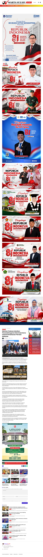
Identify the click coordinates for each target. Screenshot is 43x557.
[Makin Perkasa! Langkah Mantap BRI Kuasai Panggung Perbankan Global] (6, 480)
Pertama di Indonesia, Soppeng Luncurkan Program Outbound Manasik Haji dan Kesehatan (5, 476)
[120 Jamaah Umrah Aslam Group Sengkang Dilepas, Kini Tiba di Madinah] (15, 471)
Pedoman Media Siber (5, 554)
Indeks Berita (16, 554)
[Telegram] (25, 466)
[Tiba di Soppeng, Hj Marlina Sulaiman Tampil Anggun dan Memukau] (24, 480)
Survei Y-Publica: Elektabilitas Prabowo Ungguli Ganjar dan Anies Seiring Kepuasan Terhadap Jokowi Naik (36, 349)
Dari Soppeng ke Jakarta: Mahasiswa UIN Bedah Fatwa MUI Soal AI (23, 476)
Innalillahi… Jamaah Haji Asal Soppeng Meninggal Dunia (36, 352)
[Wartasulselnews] (17, 2)
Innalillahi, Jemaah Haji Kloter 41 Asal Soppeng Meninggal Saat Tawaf (35, 339)
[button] (38, 2)
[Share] (27, 338)
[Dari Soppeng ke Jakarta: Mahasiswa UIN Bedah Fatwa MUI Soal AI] (24, 471)
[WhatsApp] (27, 466)
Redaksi (11, 554)
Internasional (4, 329)
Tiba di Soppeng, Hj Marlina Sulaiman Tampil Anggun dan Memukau (23, 484)
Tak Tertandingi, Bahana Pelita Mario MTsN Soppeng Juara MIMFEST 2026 (14, 484)
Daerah (4, 473)
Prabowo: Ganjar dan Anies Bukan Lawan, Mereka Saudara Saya (35, 342)
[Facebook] (22, 466)
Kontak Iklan (21, 554)
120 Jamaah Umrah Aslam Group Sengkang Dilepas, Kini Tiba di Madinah (15, 476)
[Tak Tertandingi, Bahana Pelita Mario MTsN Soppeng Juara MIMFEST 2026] (15, 480)
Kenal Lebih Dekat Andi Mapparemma (35, 346)
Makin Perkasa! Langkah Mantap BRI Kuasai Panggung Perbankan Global (6, 484)
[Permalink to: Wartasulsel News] (3, 338)
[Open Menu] (40, 2)
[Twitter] (23, 466)
